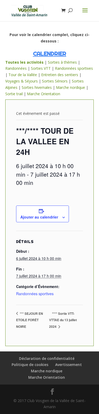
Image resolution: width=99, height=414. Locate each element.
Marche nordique (70, 87)
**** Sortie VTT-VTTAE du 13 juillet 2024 (63, 320)
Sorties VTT (41, 68)
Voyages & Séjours (21, 81)
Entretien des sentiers (59, 74)
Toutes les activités (24, 62)
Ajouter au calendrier (39, 217)
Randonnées (16, 68)
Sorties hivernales (37, 87)
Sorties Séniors (55, 81)
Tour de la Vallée (22, 74)
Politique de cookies (30, 364)
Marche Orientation (43, 93)
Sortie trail (14, 93)
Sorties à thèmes (62, 62)
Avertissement (68, 364)
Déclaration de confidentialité (46, 358)
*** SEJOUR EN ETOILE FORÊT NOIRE (29, 320)
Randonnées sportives (74, 68)
